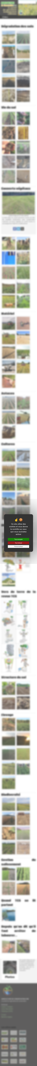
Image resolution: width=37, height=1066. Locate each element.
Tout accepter (18, 539)
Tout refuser (18, 543)
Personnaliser (18, 546)
